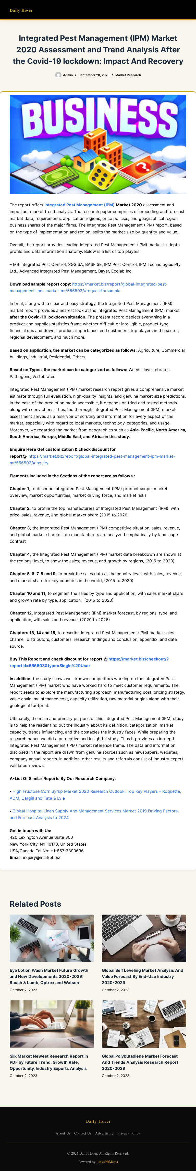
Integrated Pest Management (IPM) (79, 204)
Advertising (104, 1133)
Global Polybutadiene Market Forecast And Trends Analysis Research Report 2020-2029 (140, 1062)
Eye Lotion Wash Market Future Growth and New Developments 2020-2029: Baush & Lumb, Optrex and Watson (49, 976)
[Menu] (184, 9)
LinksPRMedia (107, 1161)
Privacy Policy (128, 1133)
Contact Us (82, 1133)
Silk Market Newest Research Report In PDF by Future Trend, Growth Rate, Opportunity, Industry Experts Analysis (49, 1062)
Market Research (128, 75)
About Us (63, 1133)
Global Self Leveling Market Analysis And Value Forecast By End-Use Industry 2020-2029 (142, 976)
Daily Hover (21, 10)
